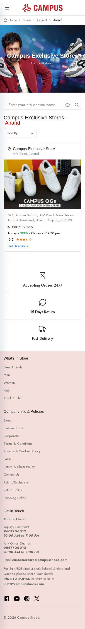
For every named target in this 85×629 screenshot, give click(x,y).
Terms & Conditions (18, 443)
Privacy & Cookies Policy (22, 451)
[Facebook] (7, 598)
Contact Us (11, 474)
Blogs (8, 420)
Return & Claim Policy (19, 466)
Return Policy (13, 490)
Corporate (11, 435)
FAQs (8, 459)
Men (7, 374)
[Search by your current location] (67, 104)
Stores (27, 20)
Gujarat (42, 20)
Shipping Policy (15, 497)
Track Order (13, 398)
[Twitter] (37, 598)
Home (13, 20)
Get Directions (17, 246)
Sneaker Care (13, 428)
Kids (7, 390)
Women (9, 382)
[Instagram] (27, 598)
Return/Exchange (16, 482)
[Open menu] (7, 7)
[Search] (76, 104)
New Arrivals (13, 367)
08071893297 (23, 227)
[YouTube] (17, 598)
